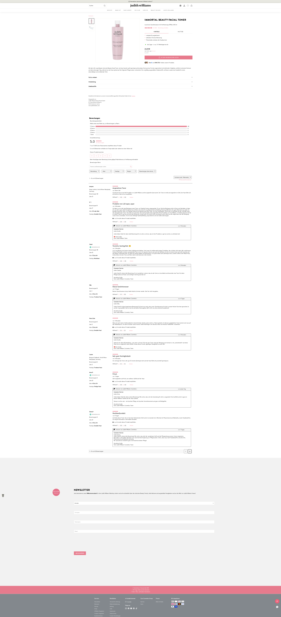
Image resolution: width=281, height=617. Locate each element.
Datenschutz (113, 613)
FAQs (95, 609)
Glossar (96, 606)
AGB (111, 609)
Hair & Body (128, 10)
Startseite (91, 16)
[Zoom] (118, 40)
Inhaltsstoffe (92, 86)
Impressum (112, 611)
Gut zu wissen (93, 77)
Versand (153, 51)
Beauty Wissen (155, 10)
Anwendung (92, 82)
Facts (141, 604)
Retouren (96, 604)
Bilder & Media (159, 601)
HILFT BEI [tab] (180, 31)
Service (145, 10)
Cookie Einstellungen (115, 616)
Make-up (118, 10)
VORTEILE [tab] (156, 31)
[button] (277, 607)
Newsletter (97, 601)
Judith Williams (168, 10)
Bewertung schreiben (163, 28)
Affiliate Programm (99, 611)
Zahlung (112, 606)
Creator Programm (99, 613)
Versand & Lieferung (115, 601)
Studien (133, 96)
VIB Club (137, 10)
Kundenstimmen (98, 616)
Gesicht (109, 10)
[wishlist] (188, 6)
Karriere (142, 601)
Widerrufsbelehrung (115, 604)
